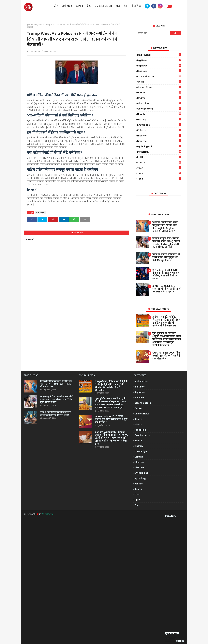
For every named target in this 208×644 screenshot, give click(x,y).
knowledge (158, 124)
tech (159, 173)
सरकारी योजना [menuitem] (103, 6)
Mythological (158, 146)
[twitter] (147, 6)
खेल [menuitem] (118, 6)
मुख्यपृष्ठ (30, 24)
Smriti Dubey (34, 51)
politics (158, 157)
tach (158, 167)
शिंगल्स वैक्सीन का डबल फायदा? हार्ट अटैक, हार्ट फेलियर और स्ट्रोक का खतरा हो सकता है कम (165, 226)
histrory (158, 119)
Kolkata (158, 130)
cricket (158, 81)
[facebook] (153, 6)
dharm (159, 92)
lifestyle (159, 135)
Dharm (158, 97)
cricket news (159, 87)
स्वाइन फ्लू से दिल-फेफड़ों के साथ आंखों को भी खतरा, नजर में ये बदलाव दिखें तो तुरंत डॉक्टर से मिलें (166, 242)
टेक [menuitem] (126, 6)
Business (158, 71)
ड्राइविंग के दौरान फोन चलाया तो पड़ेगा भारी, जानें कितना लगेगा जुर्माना (166, 289)
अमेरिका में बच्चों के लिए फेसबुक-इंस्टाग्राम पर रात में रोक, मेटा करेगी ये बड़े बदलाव (165, 274)
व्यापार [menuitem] (79, 6)
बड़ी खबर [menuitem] (67, 6)
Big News (159, 65)
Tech (159, 178)
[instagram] (160, 6)
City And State (159, 76)
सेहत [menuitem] (89, 6)
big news (39, 24)
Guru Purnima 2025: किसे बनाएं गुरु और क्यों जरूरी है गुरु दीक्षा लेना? (166, 355)
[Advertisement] (170, 574)
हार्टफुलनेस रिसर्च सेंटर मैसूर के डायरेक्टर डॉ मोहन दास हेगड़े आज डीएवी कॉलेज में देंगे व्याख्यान (166, 321)
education (158, 103)
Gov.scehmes (158, 108)
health (159, 114)
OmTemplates (47, 514)
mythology (159, 151)
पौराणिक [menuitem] (136, 6)
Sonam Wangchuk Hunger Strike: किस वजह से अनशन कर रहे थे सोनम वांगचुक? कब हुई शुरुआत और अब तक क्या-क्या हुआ (111, 438)
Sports (159, 162)
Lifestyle (159, 141)
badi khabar (158, 54)
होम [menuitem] (56, 6)
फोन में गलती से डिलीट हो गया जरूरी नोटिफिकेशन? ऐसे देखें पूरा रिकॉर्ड (166, 257)
